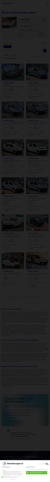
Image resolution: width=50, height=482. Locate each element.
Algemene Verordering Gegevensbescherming (10, 477)
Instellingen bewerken (36, 475)
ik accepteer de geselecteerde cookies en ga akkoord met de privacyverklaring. (36, 472)
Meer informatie (12, 479)
